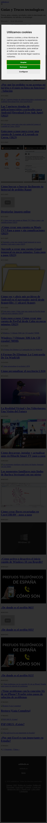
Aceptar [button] (23, 62)
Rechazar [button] (23, 67)
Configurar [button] (23, 72)
